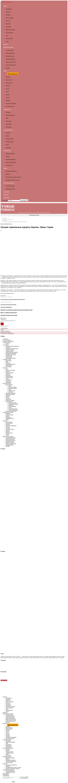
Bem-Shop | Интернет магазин (12, 180)
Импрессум (5, 664)
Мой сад (8, 156)
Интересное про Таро (11, 354)
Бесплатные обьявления (8, 182)
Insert (13, 781)
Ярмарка (8, 174)
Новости (5, 6)
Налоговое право (10, 441)
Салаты (7, 88)
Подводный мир (12, 406)
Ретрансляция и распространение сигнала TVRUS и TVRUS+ (17, 666)
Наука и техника (9, 17)
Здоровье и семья (7, 109)
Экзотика (10, 391)
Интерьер (8, 395)
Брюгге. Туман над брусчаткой (9, 312)
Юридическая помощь (8, 47)
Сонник (7, 397)
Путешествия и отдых (8, 129)
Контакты (5, 674)
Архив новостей (7, 342)
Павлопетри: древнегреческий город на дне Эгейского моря (16, 310)
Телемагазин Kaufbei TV (11, 171)
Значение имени (9, 350)
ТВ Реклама (6, 194)
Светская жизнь (9, 32)
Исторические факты (13, 403)
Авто (7, 35)
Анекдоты (5, 338)
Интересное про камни (11, 353)
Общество (8, 11)
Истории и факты (12, 387)
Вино (9, 385)
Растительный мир (12, 408)
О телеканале (6, 667)
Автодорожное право (11, 64)
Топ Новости (9, 9)
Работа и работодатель (11, 62)
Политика (8, 14)
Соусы (7, 91)
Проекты (5, 168)
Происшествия (9, 38)
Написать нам (4, 680)
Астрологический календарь (12, 346)
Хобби (7, 144)
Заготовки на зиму (10, 106)
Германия (8, 132)
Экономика (8, 26)
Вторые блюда (9, 82)
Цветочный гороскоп (10, 358)
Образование (9, 127)
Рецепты (5, 70)
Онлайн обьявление (10, 185)
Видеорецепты (13, 74)
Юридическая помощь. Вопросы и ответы (12, 669)
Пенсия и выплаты (10, 56)
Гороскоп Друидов (10, 349)
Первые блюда (9, 79)
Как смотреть (6, 191)
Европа (7, 135)
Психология (8, 121)
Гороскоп (5, 44)
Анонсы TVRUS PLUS (8, 341)
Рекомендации (11, 390)
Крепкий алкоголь (12, 388)
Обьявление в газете (10, 188)
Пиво (9, 389)
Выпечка (8, 85)
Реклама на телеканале (8, 676)
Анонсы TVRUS (7, 340)
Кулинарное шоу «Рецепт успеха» (13, 177)
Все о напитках (9, 384)
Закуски (7, 94)
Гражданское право (10, 53)
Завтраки (8, 76)
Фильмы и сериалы (10, 400)
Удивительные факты (13, 410)
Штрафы (8, 67)
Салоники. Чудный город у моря (9, 315)
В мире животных (12, 402)
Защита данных (6, 663)
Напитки (8, 100)
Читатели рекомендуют (11, 162)
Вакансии (5, 678)
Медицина (8, 112)
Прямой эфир (6, 197)
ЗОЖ (7, 118)
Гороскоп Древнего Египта (12, 348)
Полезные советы (7, 150)
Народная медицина (10, 115)
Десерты (8, 97)
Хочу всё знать (9, 165)
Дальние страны (9, 138)
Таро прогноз (9, 356)
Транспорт (8, 23)
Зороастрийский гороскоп (12, 352)
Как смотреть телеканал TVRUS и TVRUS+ (13, 665)
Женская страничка (10, 153)
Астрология (6, 344)
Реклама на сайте (7, 675)
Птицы (10, 407)
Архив (7, 343)
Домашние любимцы (10, 159)
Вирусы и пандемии (10, 29)
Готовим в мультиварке (11, 103)
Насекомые (11, 405)
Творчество (8, 399)
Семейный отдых (10, 141)
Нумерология (9, 355)
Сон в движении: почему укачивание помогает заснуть (13, 299)
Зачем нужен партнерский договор (8, 304)
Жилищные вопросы (10, 59)
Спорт (7, 41)
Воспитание (8, 124)
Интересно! (8, 147)
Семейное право (9, 50)
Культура (8, 20)
